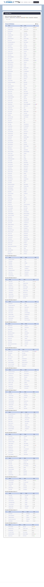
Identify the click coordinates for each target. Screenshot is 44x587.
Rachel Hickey (10, 91)
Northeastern (26, 149)
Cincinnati (25, 100)
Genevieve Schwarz (12, 371)
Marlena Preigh (10, 171)
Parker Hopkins (10, 162)
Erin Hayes (9, 248)
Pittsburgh (25, 73)
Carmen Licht (10, 100)
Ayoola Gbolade (10, 71)
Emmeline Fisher (11, 373)
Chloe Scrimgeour (10, 240)
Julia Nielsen (10, 36)
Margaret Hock (10, 253)
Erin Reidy (9, 84)
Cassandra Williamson (11, 42)
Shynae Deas (10, 173)
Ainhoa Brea (10, 195)
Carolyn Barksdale (10, 189)
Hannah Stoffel (10, 80)
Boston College (26, 38)
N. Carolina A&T (26, 71)
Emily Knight (10, 217)
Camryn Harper (10, 98)
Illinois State (26, 76)
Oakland (25, 153)
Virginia (25, 53)
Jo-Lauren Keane (11, 532)
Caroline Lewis (10, 242)
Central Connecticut (27, 204)
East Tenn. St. (27, 275)
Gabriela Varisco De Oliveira (12, 246)
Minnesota (25, 82)
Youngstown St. (26, 220)
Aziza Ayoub (10, 513)
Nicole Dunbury (10, 235)
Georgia (25, 89)
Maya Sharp (10, 120)
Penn (24, 155)
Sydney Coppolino (11, 469)
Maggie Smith (10, 129)
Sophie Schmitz (10, 133)
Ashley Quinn (10, 197)
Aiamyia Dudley (10, 220)
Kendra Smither (10, 206)
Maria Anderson (10, 64)
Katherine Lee (10, 228)
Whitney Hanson (10, 231)
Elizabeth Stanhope (11, 441)
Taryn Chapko (10, 60)
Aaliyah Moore (10, 104)
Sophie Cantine (10, 169)
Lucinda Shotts (10, 237)
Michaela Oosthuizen (11, 184)
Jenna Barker (10, 180)
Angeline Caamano (11, 224)
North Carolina (26, 93)
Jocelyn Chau (10, 107)
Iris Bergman (10, 202)
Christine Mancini (11, 480)
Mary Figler (9, 33)
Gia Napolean (10, 113)
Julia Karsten (11, 292)
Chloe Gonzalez (10, 95)
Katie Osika (9, 58)
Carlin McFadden (10, 131)
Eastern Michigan (26, 151)
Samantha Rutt (10, 140)
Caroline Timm (10, 51)
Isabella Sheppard (10, 213)
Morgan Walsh (10, 329)
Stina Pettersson (10, 166)
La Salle (25, 480)
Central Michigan (27, 312)
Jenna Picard (11, 283)
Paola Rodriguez (10, 334)
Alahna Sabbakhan (11, 56)
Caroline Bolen (11, 310)
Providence (25, 251)
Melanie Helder (10, 67)
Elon (24, 118)
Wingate (25, 191)
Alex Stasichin (10, 177)
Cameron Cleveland (11, 215)
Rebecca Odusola (10, 151)
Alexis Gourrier (11, 312)
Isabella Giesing (10, 29)
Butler (26, 329)
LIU (24, 195)
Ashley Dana (10, 204)
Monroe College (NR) (27, 104)
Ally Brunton (10, 73)
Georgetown (26, 95)
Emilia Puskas (10, 244)
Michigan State (26, 49)
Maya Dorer (9, 78)
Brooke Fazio (10, 69)
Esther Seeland (10, 27)
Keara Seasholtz (10, 53)
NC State (25, 242)
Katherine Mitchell (10, 38)
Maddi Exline (10, 76)
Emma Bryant (10, 175)
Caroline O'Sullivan (11, 155)
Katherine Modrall (10, 193)
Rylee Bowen (10, 303)
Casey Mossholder (11, 186)
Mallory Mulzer (10, 87)
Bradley (25, 36)
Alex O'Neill (9, 251)
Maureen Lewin (10, 146)
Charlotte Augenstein (11, 158)
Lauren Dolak (10, 222)
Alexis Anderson (10, 360)
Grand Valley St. (26, 60)
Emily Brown (10, 138)
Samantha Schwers (12, 270)
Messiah (25, 27)
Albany (25, 140)
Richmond (25, 47)
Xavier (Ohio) (26, 162)
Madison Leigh (10, 153)
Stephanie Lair (10, 122)
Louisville (25, 175)
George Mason (24, 360)
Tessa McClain (10, 149)
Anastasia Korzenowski (11, 82)
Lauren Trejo (10, 233)
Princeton (25, 51)
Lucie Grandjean (11, 454)
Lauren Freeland (10, 49)
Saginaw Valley (26, 164)
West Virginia (26, 42)
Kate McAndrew (10, 144)
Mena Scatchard (10, 142)
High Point (25, 98)
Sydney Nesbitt (10, 211)
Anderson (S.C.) (26, 231)
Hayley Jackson (10, 102)
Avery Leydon (10, 111)
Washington (26, 169)
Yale (24, 107)
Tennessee (25, 160)
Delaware (25, 135)
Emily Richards (10, 31)
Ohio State (25, 33)
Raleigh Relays (8, 13)
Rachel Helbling (10, 47)
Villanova (25, 62)
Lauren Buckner (10, 164)
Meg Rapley (9, 191)
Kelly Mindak (10, 200)
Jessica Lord (11, 375)
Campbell (25, 40)
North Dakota (26, 184)
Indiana (25, 64)
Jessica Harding (10, 135)
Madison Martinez (10, 62)
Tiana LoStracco (10, 109)
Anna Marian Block (11, 89)
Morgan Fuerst (10, 226)
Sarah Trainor (10, 93)
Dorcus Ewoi (10, 40)
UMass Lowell (26, 29)
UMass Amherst (27, 270)
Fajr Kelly (9, 115)
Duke (25, 303)
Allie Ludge (9, 124)
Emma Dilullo (10, 160)
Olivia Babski (10, 182)
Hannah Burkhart (11, 275)
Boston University (26, 213)
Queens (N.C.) (26, 131)
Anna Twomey (10, 118)
